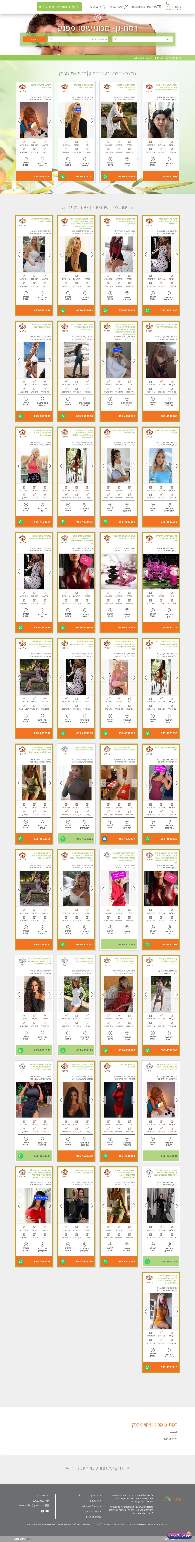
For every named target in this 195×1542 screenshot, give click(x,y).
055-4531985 (169, 310)
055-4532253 (126, 944)
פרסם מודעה (95, 6)
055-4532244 (42, 1155)
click (29, 1538)
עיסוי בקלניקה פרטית (91, 1506)
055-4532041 (42, 416)
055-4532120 (169, 1367)
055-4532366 (42, 838)
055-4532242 (42, 176)
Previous (176, 121)
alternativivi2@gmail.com (144, 6)
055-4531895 (84, 521)
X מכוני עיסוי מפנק (143, 57)
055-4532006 (84, 627)
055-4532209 (169, 176)
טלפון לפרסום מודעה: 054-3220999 (59, 7)
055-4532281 (84, 838)
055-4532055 (169, 1261)
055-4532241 (84, 944)
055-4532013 (84, 310)
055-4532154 (42, 521)
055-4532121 (169, 1155)
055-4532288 (169, 416)
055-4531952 (127, 310)
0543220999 (39, 1500)
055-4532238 (84, 416)
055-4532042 (126, 416)
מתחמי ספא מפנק (93, 1511)
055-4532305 (126, 1050)
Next (145, 121)
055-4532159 (84, 1155)
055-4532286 (84, 1261)
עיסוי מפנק (96, 1495)
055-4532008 (126, 627)
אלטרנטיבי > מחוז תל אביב (167, 57)
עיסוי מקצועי (95, 1500)
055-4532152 (42, 733)
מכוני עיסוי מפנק (93, 1516)
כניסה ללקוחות (116, 6)
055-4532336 (169, 838)
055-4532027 (126, 838)
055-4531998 (42, 310)
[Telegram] (104, 838)
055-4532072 (169, 627)
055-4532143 (84, 1050)
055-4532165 (127, 521)
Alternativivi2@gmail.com (31, 1505)
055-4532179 (42, 1261)
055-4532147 (84, 176)
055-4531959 (42, 1050)
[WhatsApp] (105, 176)
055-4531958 (169, 521)
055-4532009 (126, 176)
